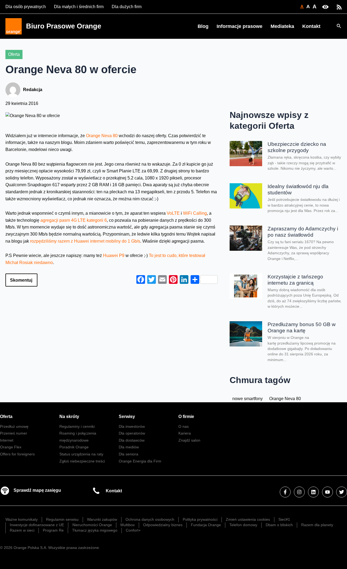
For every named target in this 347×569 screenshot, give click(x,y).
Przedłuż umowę (14, 426)
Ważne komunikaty (21, 519)
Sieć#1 (284, 519)
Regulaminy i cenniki (77, 426)
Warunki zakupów (102, 519)
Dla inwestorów (132, 426)
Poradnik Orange (74, 447)
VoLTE (173, 213)
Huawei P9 (114, 255)
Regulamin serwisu (62, 519)
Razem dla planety (317, 525)
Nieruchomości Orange (92, 525)
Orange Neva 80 (102, 135)
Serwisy (127, 416)
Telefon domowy (243, 525)
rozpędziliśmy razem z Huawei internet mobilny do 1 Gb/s (85, 241)
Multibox (127, 525)
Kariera (184, 433)
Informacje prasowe (239, 26)
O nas (183, 426)
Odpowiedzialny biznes (162, 525)
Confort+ (133, 530)
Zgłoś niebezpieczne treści (82, 461)
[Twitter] (341, 492)
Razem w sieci (22, 530)
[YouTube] (327, 492)
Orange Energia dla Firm (140, 461)
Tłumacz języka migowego (94, 530)
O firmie (186, 416)
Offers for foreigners (17, 454)
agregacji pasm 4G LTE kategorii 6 (73, 220)
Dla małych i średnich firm (79, 6)
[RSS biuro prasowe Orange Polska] (339, 6)
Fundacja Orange (206, 525)
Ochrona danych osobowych (150, 519)
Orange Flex (10, 447)
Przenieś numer (13, 433)
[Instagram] (299, 492)
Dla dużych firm (127, 6)
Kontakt (311, 26)
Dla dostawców (131, 440)
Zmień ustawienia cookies (248, 519)
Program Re (53, 530)
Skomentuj (21, 280)
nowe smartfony (247, 398)
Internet (6, 440)
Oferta (14, 54)
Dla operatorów (132, 433)
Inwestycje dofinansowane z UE (37, 525)
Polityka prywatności (200, 519)
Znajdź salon (189, 440)
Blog (203, 26)
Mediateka (282, 26)
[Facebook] (285, 492)
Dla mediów (129, 447)
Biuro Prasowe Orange (63, 26)
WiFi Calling (195, 213)
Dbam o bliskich (279, 525)
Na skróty (69, 416)
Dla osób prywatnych (25, 6)
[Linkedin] (313, 492)
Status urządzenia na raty (81, 454)
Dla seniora (128, 454)
